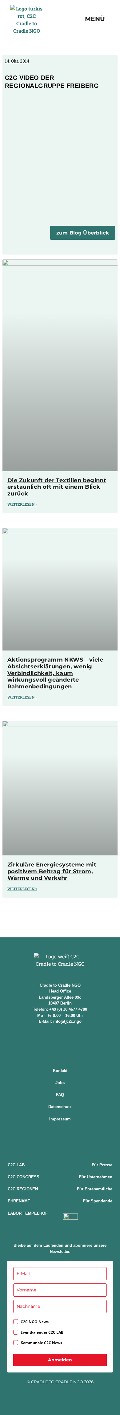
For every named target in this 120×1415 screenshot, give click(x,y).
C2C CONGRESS (23, 1177)
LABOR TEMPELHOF (28, 1213)
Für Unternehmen (95, 1177)
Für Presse (102, 1165)
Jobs (60, 1082)
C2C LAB (16, 1165)
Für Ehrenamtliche (94, 1189)
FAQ (60, 1094)
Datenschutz (60, 1106)
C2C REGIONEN (23, 1189)
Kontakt (60, 1070)
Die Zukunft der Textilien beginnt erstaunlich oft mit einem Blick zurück (56, 487)
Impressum (60, 1119)
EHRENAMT (19, 1201)
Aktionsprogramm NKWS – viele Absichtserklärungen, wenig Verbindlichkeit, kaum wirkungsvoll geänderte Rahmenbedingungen (55, 673)
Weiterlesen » (22, 504)
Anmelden (60, 1360)
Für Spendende (97, 1201)
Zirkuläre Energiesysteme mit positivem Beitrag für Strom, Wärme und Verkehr (51, 871)
